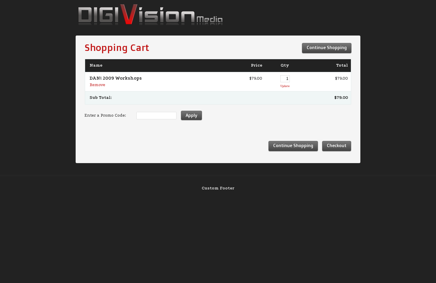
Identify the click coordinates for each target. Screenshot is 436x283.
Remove (97, 84)
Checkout (336, 145)
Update (284, 86)
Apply (191, 115)
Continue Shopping (327, 47)
